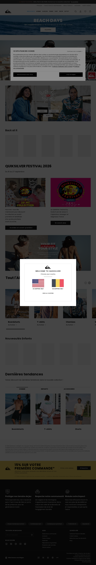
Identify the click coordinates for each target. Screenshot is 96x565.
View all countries (48, 293)
